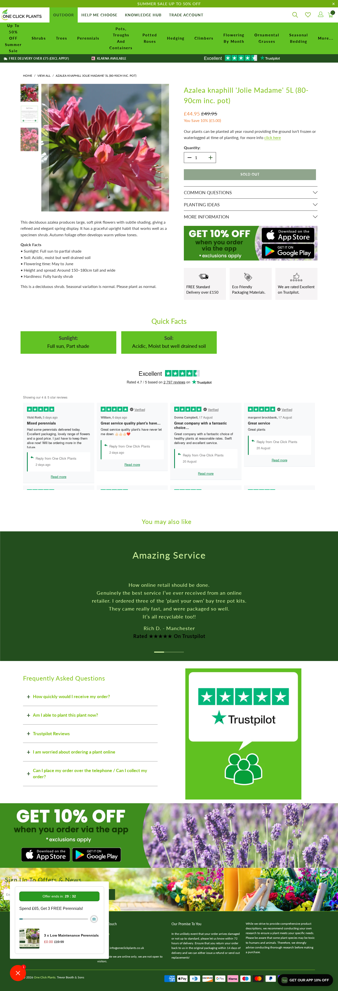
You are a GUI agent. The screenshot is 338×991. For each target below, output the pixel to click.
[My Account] (320, 15)
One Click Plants (44, 977)
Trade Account (186, 15)
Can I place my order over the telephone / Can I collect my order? (90, 773)
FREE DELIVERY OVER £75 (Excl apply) (38, 58)
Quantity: (192, 147)
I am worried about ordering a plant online (74, 752)
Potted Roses (150, 38)
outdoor (63, 15)
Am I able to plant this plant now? (65, 715)
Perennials (88, 38)
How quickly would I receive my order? (71, 696)
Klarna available (111, 58)
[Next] (165, 148)
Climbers (204, 38)
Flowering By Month (233, 38)
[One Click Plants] (22, 15)
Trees (61, 38)
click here (272, 137)
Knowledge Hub (143, 15)
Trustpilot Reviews (51, 733)
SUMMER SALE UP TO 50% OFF (169, 3)
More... (326, 38)
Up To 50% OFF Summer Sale (13, 38)
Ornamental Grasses (266, 38)
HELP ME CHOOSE (99, 15)
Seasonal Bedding (298, 38)
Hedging (176, 38)
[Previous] (45, 148)
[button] (305, 980)
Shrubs (39, 38)
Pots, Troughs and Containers (121, 38)
